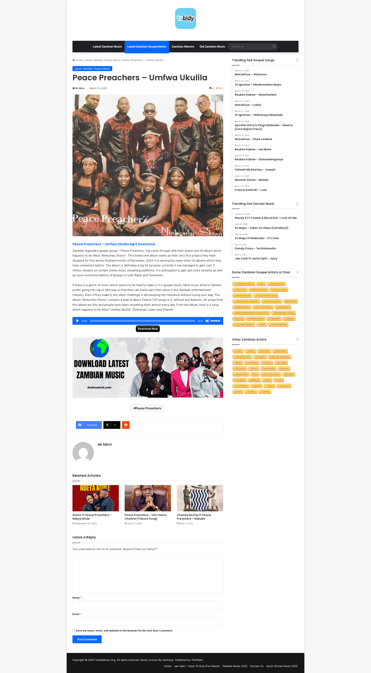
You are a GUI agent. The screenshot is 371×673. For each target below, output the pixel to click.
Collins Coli (240, 289)
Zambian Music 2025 (234, 666)
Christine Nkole (276, 284)
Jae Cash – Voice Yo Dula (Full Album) (197, 666)
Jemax (254, 368)
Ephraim (267, 362)
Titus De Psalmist (278, 324)
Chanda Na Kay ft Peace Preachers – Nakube (194, 517)
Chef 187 (260, 357)
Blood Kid (264, 351)
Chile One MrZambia (280, 357)
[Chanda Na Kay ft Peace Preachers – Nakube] (200, 498)
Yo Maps (265, 391)
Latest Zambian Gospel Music (146, 46)
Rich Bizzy (240, 380)
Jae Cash (281, 362)
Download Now (148, 328)
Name (77, 597)
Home (79, 60)
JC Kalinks (240, 368)
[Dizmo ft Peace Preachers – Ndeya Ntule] (95, 498)
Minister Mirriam (242, 307)
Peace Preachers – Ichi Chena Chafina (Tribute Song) (146, 517)
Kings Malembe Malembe (247, 301)
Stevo (267, 380)
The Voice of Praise (244, 324)
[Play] (77, 321)
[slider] (215, 320)
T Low (279, 380)
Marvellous (291, 301)
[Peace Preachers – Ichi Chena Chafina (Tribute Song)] (148, 498)
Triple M (256, 386)
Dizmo (238, 362)
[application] (147, 321)
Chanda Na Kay (243, 357)
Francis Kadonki (243, 295)
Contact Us (257, 666)
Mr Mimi (79, 88)
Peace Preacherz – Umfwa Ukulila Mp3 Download (113, 244)
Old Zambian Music (212, 46)
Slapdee (255, 380)
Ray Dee (289, 374)
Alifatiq (251, 351)
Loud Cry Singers (272, 301)
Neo (255, 374)
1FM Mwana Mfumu (244, 284)
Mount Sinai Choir (263, 307)
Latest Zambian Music (107, 46)
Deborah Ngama (259, 289)
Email (76, 614)
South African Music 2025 (282, 666)
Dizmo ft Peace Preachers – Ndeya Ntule (92, 517)
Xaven (238, 391)
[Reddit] (126, 425)
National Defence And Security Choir (252, 313)
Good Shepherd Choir (266, 295)
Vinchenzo (284, 386)
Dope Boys (252, 362)
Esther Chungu (279, 289)
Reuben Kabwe (256, 318)
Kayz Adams (268, 368)
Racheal (239, 318)
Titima (262, 324)
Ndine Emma (241, 374)
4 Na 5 (239, 351)
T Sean (270, 386)
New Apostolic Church (284, 313)
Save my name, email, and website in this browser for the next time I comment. (124, 630)
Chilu (261, 284)
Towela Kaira (241, 386)
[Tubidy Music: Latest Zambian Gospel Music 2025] (185, 18)
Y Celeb (251, 391)
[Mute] (207, 321)
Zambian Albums (183, 46)
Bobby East (280, 351)
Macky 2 (284, 368)
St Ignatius (274, 318)
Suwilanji (289, 318)
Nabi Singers (283, 307)
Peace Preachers (148, 408)
